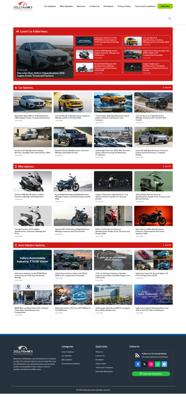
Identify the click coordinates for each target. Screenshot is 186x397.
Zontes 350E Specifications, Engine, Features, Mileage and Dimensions (107, 53)
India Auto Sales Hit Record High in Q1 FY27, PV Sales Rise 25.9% (152, 274)
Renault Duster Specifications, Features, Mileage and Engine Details (72, 151)
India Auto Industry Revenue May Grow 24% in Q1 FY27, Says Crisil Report (152, 309)
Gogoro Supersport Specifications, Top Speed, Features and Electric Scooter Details (155, 67)
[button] (170, 18)
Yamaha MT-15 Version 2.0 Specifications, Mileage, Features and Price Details (72, 230)
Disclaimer (109, 6)
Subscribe (165, 6)
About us (81, 6)
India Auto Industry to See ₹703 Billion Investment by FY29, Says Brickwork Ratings (107, 40)
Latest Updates (68, 352)
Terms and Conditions (145, 6)
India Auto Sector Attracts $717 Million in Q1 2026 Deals (72, 309)
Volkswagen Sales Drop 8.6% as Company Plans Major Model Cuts (112, 309)
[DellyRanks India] (25, 6)
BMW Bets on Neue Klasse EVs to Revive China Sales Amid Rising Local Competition (32, 310)
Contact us (94, 6)
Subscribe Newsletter (104, 371)
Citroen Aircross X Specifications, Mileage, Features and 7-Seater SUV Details (151, 118)
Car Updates (50, 6)
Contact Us (100, 356)
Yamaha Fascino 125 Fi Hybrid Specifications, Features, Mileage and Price (30, 231)
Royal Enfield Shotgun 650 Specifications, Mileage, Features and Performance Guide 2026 (106, 67)
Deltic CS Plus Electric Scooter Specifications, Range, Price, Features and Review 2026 (112, 231)
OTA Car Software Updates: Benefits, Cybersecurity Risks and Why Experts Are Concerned (112, 275)
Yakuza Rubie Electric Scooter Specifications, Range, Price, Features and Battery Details (153, 196)
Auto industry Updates (71, 363)
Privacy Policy (124, 6)
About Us (99, 352)
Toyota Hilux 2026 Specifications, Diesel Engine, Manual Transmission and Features (112, 118)
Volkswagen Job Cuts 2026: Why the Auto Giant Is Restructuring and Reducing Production (112, 152)
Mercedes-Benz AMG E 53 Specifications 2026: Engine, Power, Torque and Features (32, 117)
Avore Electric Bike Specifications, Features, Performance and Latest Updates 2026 (150, 231)
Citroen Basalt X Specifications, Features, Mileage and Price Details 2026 (156, 40)
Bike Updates (66, 6)
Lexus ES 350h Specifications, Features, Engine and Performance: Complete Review (152, 152)
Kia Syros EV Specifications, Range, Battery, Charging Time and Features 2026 (32, 151)
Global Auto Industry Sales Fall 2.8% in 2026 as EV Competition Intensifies (156, 53)
